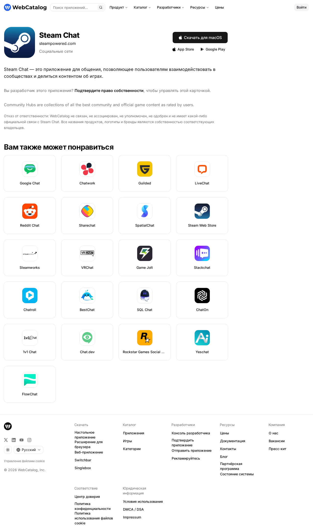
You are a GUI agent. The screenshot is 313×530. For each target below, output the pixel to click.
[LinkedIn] (14, 440)
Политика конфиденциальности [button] (93, 506)
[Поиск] (100, 7)
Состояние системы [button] (237, 474)
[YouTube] (21, 440)
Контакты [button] (228, 449)
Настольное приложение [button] (85, 435)
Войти (301, 7)
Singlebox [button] (83, 468)
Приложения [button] (133, 433)
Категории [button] (132, 449)
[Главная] (25, 7)
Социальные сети (56, 51)
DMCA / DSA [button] (133, 509)
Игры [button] (127, 441)
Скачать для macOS (203, 37)
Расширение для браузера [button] (89, 444)
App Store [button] (186, 49)
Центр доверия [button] (87, 496)
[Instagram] (29, 440)
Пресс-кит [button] (277, 449)
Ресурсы (197, 7)
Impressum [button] (132, 517)
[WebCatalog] (8, 426)
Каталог (140, 7)
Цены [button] (224, 433)
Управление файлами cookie (24, 461)
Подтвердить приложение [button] (183, 443)
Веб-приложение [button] (89, 452)
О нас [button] (273, 433)
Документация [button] (232, 441)
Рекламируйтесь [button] (186, 458)
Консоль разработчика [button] (191, 433)
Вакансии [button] (277, 441)
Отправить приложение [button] (192, 450)
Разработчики (168, 7)
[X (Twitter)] (6, 440)
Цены (219, 7)
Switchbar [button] (83, 460)
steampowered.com (57, 43)
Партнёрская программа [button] (231, 466)
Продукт (117, 7)
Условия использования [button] (143, 501)
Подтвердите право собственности (109, 90)
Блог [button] (224, 456)
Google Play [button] (215, 49)
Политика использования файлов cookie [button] (94, 518)
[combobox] (28, 450)
